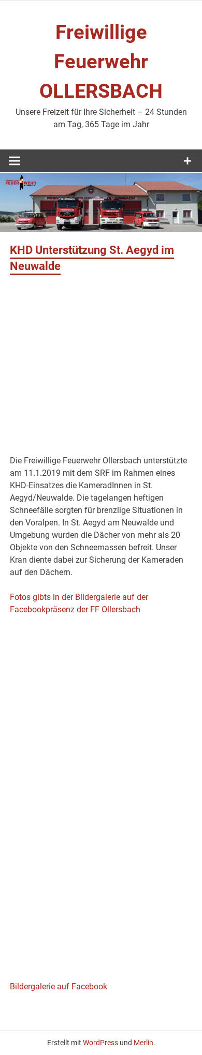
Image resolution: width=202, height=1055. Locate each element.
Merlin (143, 1042)
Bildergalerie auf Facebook (58, 986)
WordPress (100, 1042)
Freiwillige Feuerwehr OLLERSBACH (101, 61)
